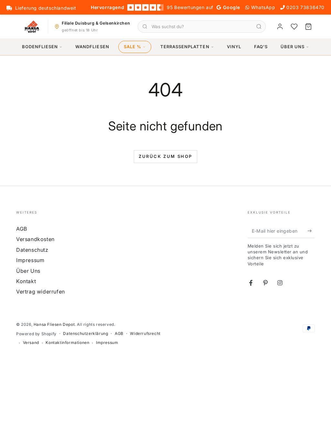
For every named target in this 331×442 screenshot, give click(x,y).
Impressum (30, 260)
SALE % (132, 46)
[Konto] (279, 26)
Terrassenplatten (184, 46)
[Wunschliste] (294, 26)
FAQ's (261, 46)
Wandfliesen (92, 46)
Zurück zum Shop (165, 156)
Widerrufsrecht (145, 333)
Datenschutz (32, 250)
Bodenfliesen (40, 46)
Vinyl (234, 46)
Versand (31, 342)
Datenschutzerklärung (85, 333)
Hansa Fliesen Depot (54, 324)
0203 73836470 (305, 7)
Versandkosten (35, 239)
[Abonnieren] (311, 231)
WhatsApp (263, 7)
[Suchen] (259, 26)
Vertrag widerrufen (40, 291)
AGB (21, 229)
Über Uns (292, 46)
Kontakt (26, 281)
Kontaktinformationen (67, 342)
